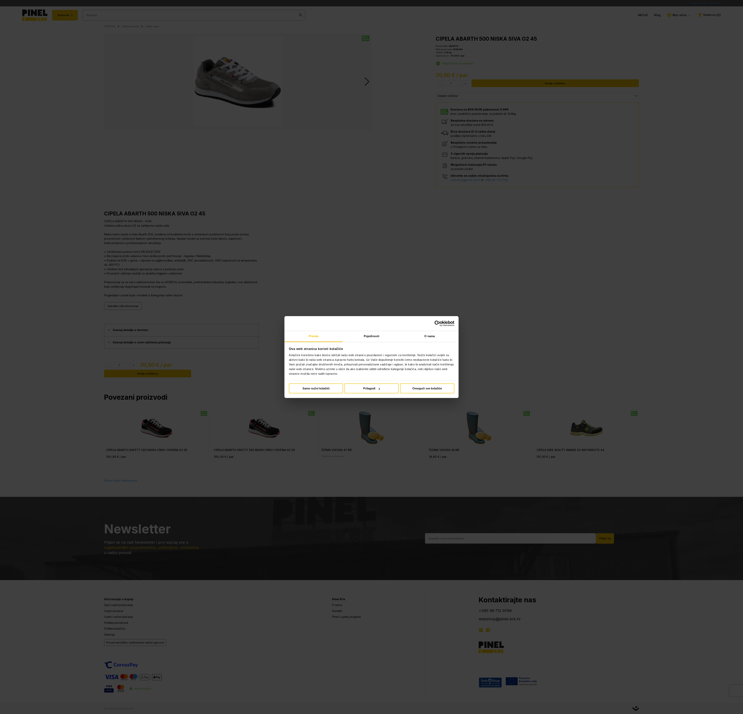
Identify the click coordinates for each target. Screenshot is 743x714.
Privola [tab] (313, 336)
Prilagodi (369, 388)
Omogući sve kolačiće (427, 388)
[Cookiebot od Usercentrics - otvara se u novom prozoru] (437, 323)
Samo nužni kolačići (316, 388)
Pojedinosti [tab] (371, 336)
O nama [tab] (429, 336)
